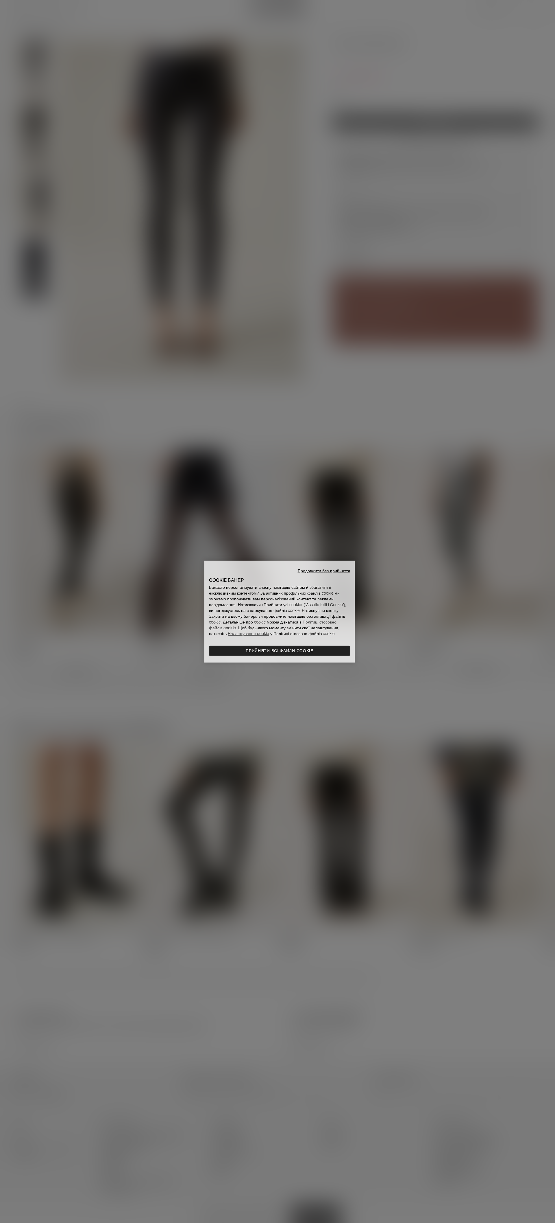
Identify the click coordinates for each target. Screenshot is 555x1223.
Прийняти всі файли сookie (279, 650)
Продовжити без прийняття (324, 570)
